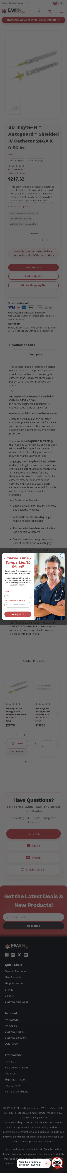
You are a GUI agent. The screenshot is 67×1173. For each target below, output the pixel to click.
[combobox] (8, 604)
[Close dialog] (62, 555)
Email (6, 591)
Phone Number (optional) (14, 600)
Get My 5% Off (17, 614)
